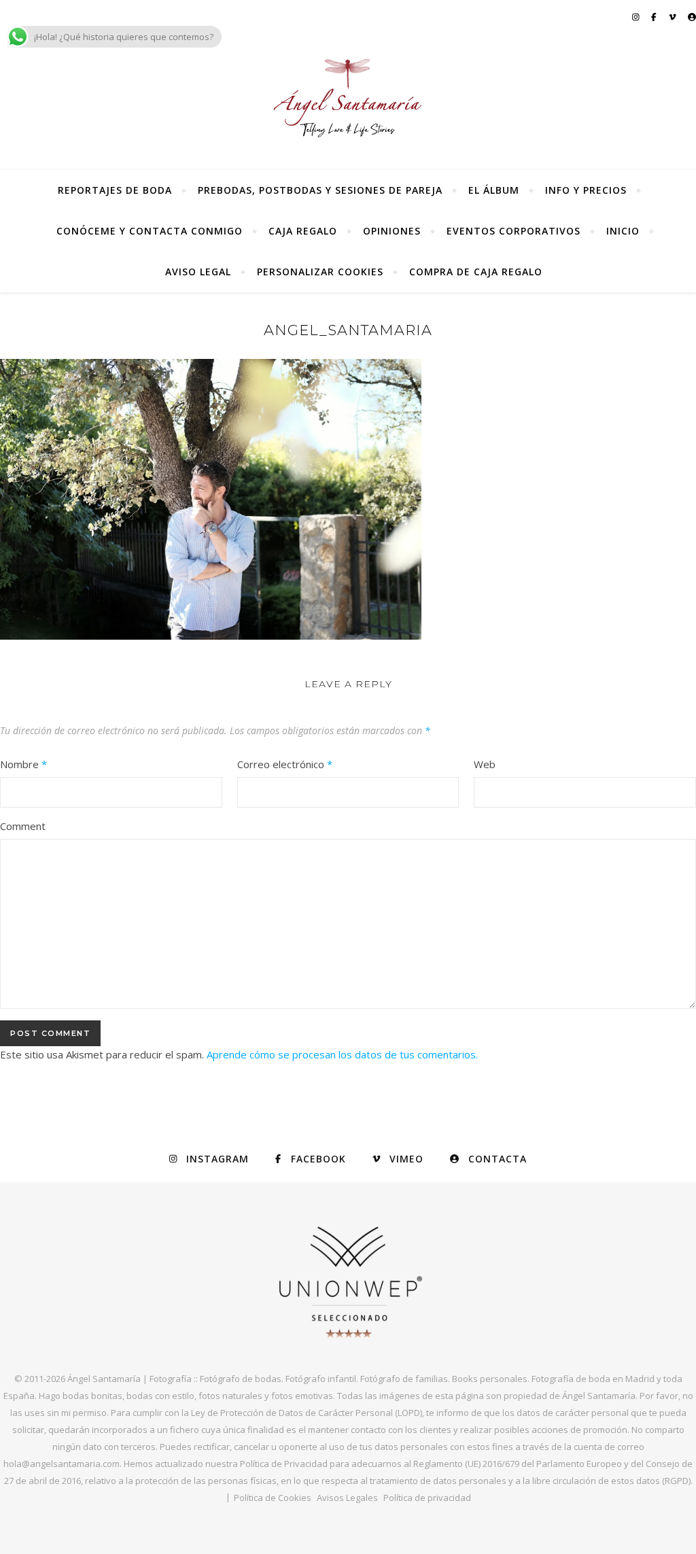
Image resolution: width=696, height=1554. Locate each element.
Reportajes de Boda (115, 190)
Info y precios (586, 190)
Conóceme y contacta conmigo (149, 230)
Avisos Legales (347, 1497)
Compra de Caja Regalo (475, 271)
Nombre (23, 764)
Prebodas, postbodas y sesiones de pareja (320, 190)
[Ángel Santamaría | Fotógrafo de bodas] (348, 97)
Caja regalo (302, 230)
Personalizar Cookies (320, 271)
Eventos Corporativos (513, 230)
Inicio (623, 230)
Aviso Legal (198, 271)
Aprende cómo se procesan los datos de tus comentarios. (342, 1054)
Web (484, 764)
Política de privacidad (427, 1497)
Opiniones (392, 230)
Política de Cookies (272, 1497)
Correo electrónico (284, 764)
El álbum (493, 190)
